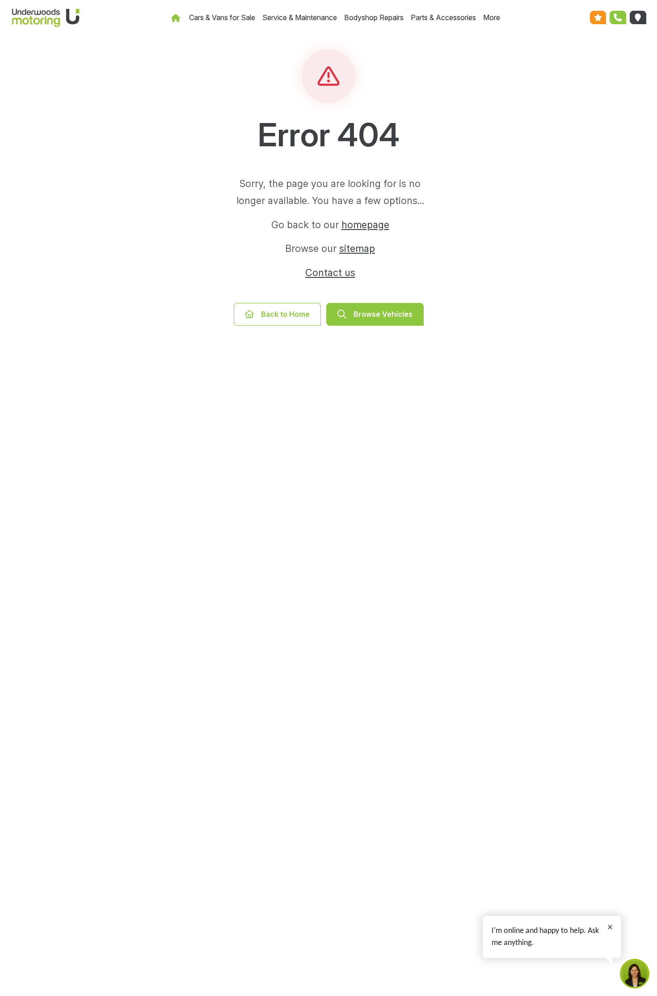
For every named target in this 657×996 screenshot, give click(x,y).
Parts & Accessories (443, 17)
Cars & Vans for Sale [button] (222, 17)
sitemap (357, 248)
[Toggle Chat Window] (634, 973)
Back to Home (285, 314)
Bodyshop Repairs (374, 17)
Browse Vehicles (383, 314)
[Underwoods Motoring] (42, 17)
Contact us (330, 272)
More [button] (491, 17)
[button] (598, 17)
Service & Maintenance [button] (299, 17)
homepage (365, 224)
